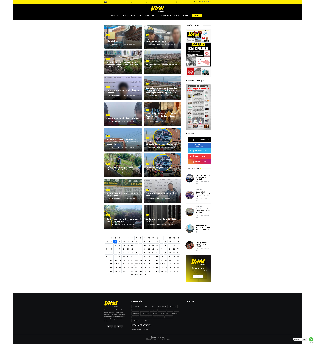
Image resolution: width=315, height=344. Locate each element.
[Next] (153, 275)
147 (119, 267)
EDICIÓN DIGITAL (137, 320)
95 (128, 256)
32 (165, 242)
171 (144, 271)
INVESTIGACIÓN (164, 313)
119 (153, 260)
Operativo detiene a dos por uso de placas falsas (122, 194)
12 (157, 238)
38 (115, 245)
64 (149, 249)
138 (157, 264)
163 (111, 271)
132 (132, 264)
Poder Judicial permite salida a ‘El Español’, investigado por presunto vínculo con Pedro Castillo (141, 2)
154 (149, 267)
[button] (197, 127)
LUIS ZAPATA (154, 95)
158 (165, 267)
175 (161, 271)
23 (128, 242)
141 (170, 264)
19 (111, 242)
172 (149, 271)
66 (157, 249)
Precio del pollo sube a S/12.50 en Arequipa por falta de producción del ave (161, 116)
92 (115, 256)
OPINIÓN (146, 320)
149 (128, 267)
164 (115, 271)
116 (140, 260)
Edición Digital (166, 15)
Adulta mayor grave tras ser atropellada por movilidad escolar (161, 169)
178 (174, 271)
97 (136, 256)
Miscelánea (199, 173)
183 (145, 275)
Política (133, 15)
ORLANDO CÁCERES (117, 70)
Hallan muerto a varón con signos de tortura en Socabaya (123, 220)
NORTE (169, 310)
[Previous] (107, 238)
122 (165, 260)
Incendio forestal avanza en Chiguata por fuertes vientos (203, 227)
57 (119, 249)
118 (149, 260)
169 (136, 271)
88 (174, 253)
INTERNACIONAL (162, 306)
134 (140, 264)
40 (124, 245)
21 (119, 242)
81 (145, 253)
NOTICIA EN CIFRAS (145, 317)
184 (149, 275)
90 (107, 256)
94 (124, 256)
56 (115, 249)
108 (107, 260)
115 (136, 260)
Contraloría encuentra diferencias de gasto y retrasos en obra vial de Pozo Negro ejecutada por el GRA (161, 90)
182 (140, 275)
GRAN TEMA (175, 313)
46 (149, 245)
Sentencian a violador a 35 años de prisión (161, 220)
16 (174, 238)
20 (115, 242)
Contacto (198, 276)
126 (107, 264)
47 (153, 245)
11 (153, 238)
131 (128, 264)
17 (178, 238)
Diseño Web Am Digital (109, 342)
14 (166, 238)
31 (161, 242)
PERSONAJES (146, 313)
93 (119, 256)
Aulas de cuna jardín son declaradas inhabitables (123, 40)
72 (107, 253)
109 (111, 260)
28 (149, 242)
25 (136, 242)
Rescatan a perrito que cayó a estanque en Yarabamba (120, 169)
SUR (176, 310)
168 (132, 271)
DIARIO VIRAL (154, 121)
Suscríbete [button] (197, 16)
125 (178, 260)
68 (165, 249)
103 (161, 256)
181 (136, 275)
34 (174, 242)
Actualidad (115, 15)
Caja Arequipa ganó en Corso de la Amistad (203, 177)
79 (136, 253)
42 (132, 245)
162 (107, 271)
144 (107, 267)
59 (128, 249)
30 (157, 242)
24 (132, 242)
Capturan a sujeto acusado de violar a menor (123, 92)
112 (124, 260)
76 (124, 253)
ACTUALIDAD (136, 306)
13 (161, 238)
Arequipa (125, 15)
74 (115, 253)
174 (157, 271)
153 (144, 267)
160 (174, 267)
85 (161, 253)
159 (170, 267)
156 (157, 267)
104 (165, 256)
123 (170, 260)
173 (153, 271)
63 (145, 249)
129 (119, 264)
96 (132, 256)
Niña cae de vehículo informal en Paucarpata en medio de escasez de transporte (122, 142)
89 (178, 253)
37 (111, 245)
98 (140, 256)
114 (132, 260)
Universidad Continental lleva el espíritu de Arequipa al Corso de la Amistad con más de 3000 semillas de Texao (203, 194)
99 (145, 256)
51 (170, 245)
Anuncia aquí (198, 269)
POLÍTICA (155, 313)
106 (174, 256)
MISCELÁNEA (144, 310)
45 (145, 245)
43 (136, 245)
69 (170, 249)
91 (111, 256)
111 (119, 260)
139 (161, 264)
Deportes (155, 15)
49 (161, 245)
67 (161, 249)
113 (128, 260)
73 (111, 253)
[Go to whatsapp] (311, 339)
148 (124, 267)
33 (170, 242)
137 (153, 264)
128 (115, 264)
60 (132, 249)
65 (153, 249)
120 (157, 260)
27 (145, 242)
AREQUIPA (153, 310)
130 (124, 264)
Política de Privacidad (151, 339)
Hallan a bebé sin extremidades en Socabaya (161, 66)
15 (170, 238)
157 (161, 267)
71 (178, 249)
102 (157, 256)
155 (153, 267)
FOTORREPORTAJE (158, 317)
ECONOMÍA (145, 306)
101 (153, 256)
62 (140, 249)
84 (157, 253)
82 (149, 253)
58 (124, 249)
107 (178, 256)
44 (140, 245)
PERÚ (153, 306)
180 (132, 275)
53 (178, 245)
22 (124, 242)
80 (140, 253)
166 (124, 271)
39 (119, 245)
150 (132, 267)
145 (111, 267)
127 (111, 264)
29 (153, 242)
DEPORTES (169, 317)
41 (128, 245)
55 (111, 249)
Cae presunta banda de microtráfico (122, 118)
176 (165, 271)
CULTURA (135, 310)
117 (144, 260)
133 (136, 264)
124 (174, 260)
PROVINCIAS (136, 313)
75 (119, 253)
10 (149, 238)
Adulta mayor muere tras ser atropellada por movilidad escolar (161, 143)
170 (140, 271)
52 (174, 245)
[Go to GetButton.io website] (311, 342)
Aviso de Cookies (165, 339)
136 (149, 264)
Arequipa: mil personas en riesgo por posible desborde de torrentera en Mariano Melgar (122, 64)
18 (107, 242)
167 (128, 271)
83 (153, 253)
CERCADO (162, 310)
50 (165, 245)
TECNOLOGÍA (173, 306)
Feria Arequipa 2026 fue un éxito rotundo (202, 244)
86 (165, 253)
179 (178, 271)
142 (174, 264)
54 (107, 249)
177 (170, 271)
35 (178, 242)
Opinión (176, 15)
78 (132, 253)
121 (161, 260)
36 (107, 245)
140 (165, 264)
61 (136, 249)
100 (149, 256)
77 (128, 253)
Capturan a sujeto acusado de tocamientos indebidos (159, 40)
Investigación (144, 15)
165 (119, 271)
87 (170, 253)
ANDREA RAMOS (116, 44)
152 (140, 267)
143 (178, 264)
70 (174, 249)
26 (140, 242)
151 (136, 267)
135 (144, 264)
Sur (108, 35)
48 (157, 245)
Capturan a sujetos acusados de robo (160, 194)
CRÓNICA (135, 317)
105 (170, 256)
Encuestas (186, 15)
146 (115, 267)
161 (178, 267)
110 (115, 260)
